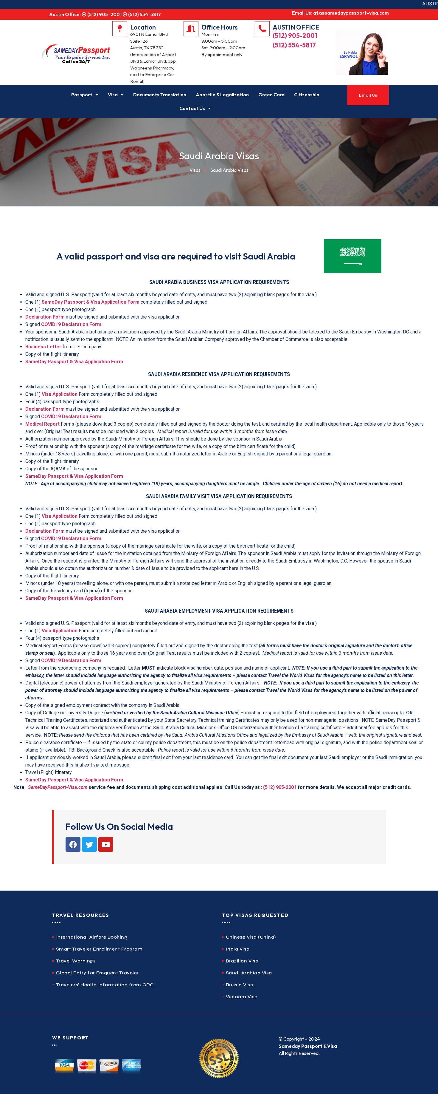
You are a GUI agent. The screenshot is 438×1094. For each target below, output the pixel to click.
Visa (113, 95)
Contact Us (192, 108)
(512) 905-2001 (295, 35)
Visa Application (59, 394)
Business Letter (43, 347)
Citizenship (306, 95)
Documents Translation (159, 95)
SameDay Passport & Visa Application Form (90, 302)
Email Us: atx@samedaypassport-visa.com (340, 13)
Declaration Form (45, 317)
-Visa (71, 787)
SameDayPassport (47, 787)
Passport (81, 95)
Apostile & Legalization (222, 95)
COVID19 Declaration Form (71, 324)
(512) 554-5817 (294, 45)
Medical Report (42, 424)
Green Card (271, 95)
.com (82, 787)
